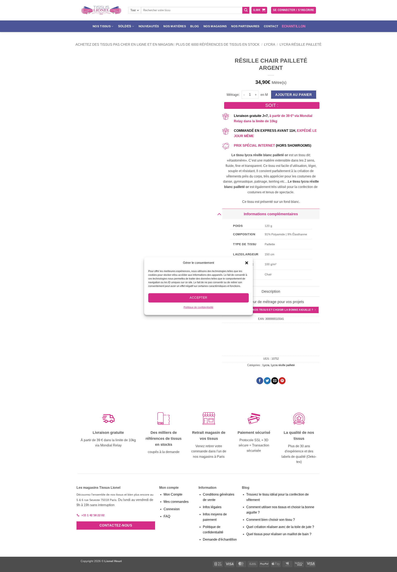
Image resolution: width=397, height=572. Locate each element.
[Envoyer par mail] (274, 380)
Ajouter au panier (293, 94)
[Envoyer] (245, 10)
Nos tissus (102, 26)
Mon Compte (173, 494)
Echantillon (293, 26)
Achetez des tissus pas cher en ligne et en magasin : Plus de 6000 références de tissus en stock (167, 44)
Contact (271, 26)
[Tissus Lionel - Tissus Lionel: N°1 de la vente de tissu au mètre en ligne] (101, 10)
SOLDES (124, 26)
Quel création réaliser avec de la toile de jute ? (280, 527)
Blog (194, 26)
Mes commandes (176, 501)
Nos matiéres (174, 26)
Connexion (172, 509)
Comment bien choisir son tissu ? (270, 519)
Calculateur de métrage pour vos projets (271, 302)
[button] (247, 263)
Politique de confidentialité (198, 307)
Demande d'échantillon (220, 539)
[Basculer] (219, 213)
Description (271, 291)
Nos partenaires (245, 26)
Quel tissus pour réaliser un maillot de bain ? (278, 534)
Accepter (198, 297)
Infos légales (212, 507)
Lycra (269, 44)
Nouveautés (149, 26)
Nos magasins (215, 26)
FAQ (167, 516)
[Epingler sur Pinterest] (282, 380)
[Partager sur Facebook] (259, 380)
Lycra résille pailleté (301, 44)
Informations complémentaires (271, 214)
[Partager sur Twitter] (267, 380)
